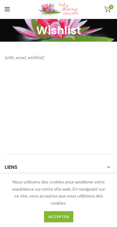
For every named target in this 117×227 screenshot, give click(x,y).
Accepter (58, 216)
